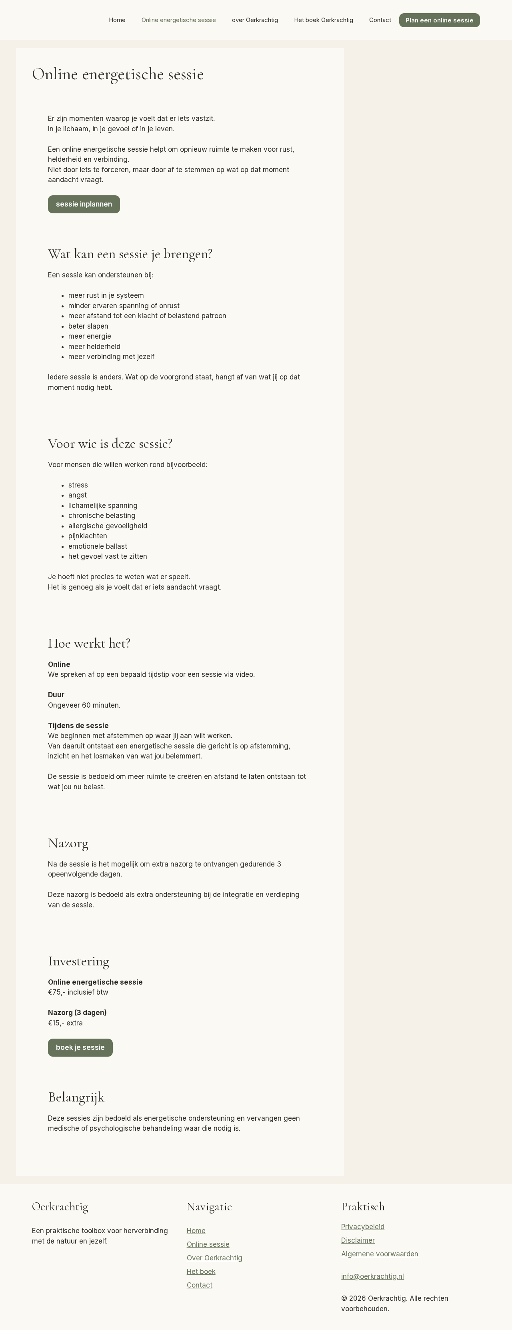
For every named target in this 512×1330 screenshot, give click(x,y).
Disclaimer (358, 1240)
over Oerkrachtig (255, 20)
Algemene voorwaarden (379, 1254)
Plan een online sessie (440, 20)
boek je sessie (80, 1047)
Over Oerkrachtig (214, 1258)
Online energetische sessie (179, 20)
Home (117, 20)
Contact (380, 20)
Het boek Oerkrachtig (323, 20)
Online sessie (208, 1244)
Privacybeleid (362, 1227)
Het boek (201, 1272)
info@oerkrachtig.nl (372, 1276)
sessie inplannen (84, 204)
